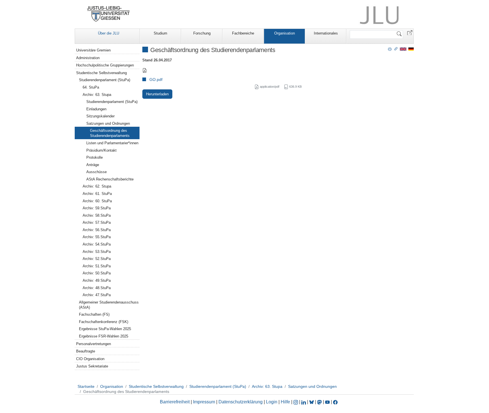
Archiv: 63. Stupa (97, 95)
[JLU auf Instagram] (296, 401)
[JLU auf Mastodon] (320, 401)
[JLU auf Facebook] (335, 401)
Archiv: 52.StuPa (97, 259)
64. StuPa (91, 87)
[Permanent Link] (396, 48)
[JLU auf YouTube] (327, 401)
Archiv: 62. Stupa (97, 186)
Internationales (326, 33)
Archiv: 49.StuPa (97, 280)
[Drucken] (390, 48)
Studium (160, 33)
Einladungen (96, 109)
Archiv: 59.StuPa (97, 208)
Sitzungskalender (100, 116)
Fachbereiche (243, 33)
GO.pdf (155, 79)
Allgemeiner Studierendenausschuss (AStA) (109, 304)
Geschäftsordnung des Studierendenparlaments (110, 133)
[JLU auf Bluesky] (312, 401)
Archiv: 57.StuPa (97, 222)
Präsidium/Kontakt (101, 150)
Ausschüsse (96, 172)
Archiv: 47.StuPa (97, 295)
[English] (403, 49)
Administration (88, 58)
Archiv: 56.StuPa (97, 230)
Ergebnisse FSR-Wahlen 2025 (103, 336)
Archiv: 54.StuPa (97, 244)
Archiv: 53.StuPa (97, 251)
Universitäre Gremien (93, 50)
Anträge (92, 165)
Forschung (202, 33)
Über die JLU (108, 33)
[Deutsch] (411, 49)
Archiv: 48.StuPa (97, 288)
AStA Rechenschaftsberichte (110, 179)
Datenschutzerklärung (240, 401)
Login (272, 401)
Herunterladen (157, 94)
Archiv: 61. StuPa (97, 194)
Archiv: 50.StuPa (97, 273)
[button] (409, 32)
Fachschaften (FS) (94, 314)
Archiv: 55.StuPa (97, 237)
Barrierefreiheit (175, 401)
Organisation (284, 33)
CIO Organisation (90, 359)
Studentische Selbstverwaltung (101, 73)
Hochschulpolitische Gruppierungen (105, 65)
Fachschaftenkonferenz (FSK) (103, 322)
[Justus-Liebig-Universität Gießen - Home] (108, 13)
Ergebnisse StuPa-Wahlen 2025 (105, 329)
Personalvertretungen (93, 344)
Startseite (86, 386)
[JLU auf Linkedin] (304, 401)
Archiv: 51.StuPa (97, 266)
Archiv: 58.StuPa (97, 215)
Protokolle (94, 157)
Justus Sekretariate (92, 366)
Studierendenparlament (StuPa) (104, 80)
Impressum (204, 401)
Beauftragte (85, 351)
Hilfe (285, 401)
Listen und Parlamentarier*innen (112, 143)
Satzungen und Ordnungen (108, 123)
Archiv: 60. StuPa (97, 201)
